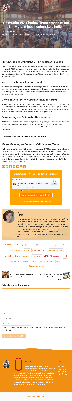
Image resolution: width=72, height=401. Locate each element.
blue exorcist (41, 245)
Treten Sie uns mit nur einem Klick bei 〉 (36, 195)
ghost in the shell (15, 250)
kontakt (61, 366)
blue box (25, 261)
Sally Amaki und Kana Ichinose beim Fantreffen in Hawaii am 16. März (50, 276)
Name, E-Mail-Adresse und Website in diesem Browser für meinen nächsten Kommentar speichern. (34, 329)
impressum (62, 371)
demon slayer (52, 256)
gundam (8, 245)
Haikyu (26, 250)
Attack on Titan (12, 256)
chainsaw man (39, 250)
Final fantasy (30, 245)
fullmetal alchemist (36, 266)
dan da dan (36, 256)
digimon (33, 261)
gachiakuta (26, 256)
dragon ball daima (56, 250)
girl (65, 256)
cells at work (14, 261)
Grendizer (59, 261)
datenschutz (62, 369)
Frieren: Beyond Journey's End (58, 245)
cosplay (19, 244)
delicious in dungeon (46, 261)
